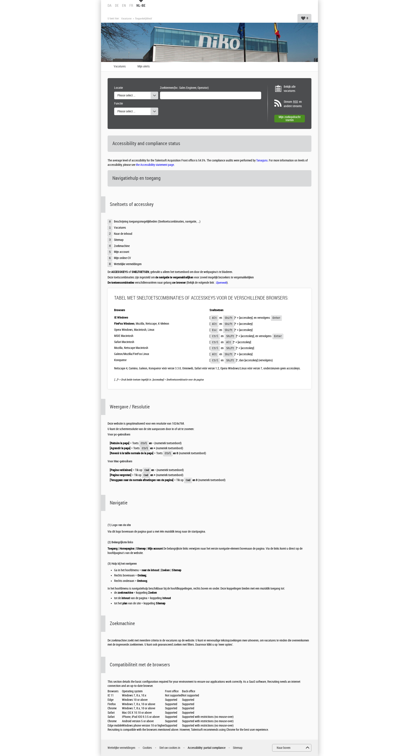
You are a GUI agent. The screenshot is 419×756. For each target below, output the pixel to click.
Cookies (147, 748)
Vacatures (126, 18)
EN (124, 5)
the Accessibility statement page (155, 165)
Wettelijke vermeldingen (121, 748)
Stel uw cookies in (169, 748)
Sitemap (237, 748)
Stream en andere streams (293, 104)
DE (117, 5)
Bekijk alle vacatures (289, 89)
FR (131, 5)
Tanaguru (262, 160)
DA (110, 5)
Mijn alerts (143, 66)
